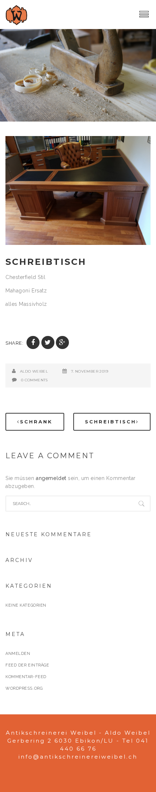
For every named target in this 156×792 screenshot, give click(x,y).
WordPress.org (23, 688)
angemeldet (51, 478)
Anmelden (17, 653)
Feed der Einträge (27, 665)
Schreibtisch (45, 262)
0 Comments (34, 380)
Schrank (36, 421)
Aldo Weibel (34, 371)
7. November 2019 (89, 371)
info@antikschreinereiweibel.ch (78, 756)
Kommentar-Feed (25, 676)
